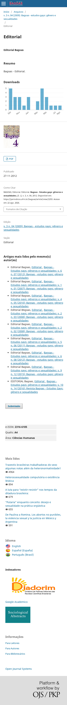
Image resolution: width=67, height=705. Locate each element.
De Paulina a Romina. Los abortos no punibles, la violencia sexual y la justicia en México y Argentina (33, 518)
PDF (11, 158)
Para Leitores (12, 643)
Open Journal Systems (18, 668)
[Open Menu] (3, 3)
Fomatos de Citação (16, 209)
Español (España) (22, 550)
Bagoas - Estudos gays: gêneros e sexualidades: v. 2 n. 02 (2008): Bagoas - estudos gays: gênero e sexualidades (37, 329)
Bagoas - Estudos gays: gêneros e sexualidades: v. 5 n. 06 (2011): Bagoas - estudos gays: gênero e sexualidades (37, 344)
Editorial (37, 267)
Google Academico (16, 602)
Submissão (14, 406)
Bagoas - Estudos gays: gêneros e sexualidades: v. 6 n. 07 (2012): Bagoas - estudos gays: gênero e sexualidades (37, 272)
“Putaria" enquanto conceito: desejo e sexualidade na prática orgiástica (28, 503)
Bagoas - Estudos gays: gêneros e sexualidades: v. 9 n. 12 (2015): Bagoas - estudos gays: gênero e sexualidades (37, 372)
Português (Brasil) (23, 554)
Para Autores (12, 648)
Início (6, 11)
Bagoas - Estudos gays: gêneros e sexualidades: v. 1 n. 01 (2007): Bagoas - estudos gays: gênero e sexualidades (37, 287)
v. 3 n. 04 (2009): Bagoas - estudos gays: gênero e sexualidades (30, 17)
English (16, 546)
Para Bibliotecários (15, 653)
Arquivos (18, 11)
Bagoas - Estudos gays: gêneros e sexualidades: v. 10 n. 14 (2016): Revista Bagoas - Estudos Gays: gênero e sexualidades (37, 387)
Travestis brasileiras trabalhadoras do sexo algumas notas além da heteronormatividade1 (33, 466)
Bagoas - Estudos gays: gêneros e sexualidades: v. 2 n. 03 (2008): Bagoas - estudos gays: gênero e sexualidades (37, 315)
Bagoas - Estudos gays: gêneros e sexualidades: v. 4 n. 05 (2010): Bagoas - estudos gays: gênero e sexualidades (37, 301)
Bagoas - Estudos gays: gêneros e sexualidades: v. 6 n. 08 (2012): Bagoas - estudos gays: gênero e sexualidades (37, 358)
